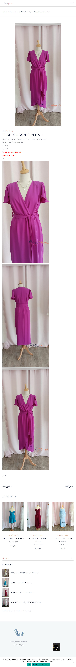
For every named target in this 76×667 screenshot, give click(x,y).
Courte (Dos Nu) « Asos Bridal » (25, 573)
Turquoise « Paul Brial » (13, 539)
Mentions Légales (19, 645)
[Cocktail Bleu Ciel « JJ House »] (63, 516)
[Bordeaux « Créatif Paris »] (38, 516)
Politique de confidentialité (19, 641)
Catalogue (12, 12)
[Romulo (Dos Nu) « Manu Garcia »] (5, 602)
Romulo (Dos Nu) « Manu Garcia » (26, 602)
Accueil (4, 12)
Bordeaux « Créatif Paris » (23, 592)
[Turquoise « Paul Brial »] (13, 516)
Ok (29, 664)
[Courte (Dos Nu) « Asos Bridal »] (5, 573)
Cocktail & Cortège (25, 12)
